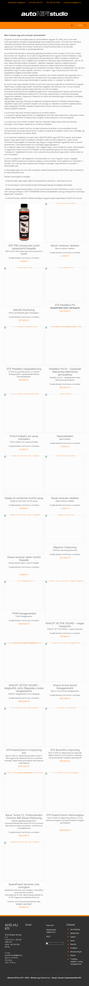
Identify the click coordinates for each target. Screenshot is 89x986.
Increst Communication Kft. (70, 977)
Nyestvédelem (65, 436)
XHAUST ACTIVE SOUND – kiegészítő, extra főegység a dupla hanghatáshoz (24, 688)
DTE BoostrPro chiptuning (65, 750)
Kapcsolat (50, 925)
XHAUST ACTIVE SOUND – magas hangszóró (65, 625)
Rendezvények (76, 951)
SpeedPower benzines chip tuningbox (24, 886)
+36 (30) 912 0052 (53, 2)
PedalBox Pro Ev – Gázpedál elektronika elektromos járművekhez (65, 371)
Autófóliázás (75, 929)
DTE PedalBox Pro (65, 305)
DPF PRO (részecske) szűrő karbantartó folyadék (24, 247)
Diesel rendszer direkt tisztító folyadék (24, 558)
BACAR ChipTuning (24, 309)
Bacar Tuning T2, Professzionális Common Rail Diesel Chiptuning (24, 816)
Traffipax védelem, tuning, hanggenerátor (76, 961)
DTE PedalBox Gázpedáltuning (24, 368)
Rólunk (73, 955)
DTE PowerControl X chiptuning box (24, 751)
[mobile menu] (3, 25)
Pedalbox (73, 948)
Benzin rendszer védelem (65, 245)
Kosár (72, 940)
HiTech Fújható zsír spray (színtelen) (24, 437)
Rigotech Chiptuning (65, 547)
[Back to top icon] (77, 981)
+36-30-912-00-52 (12, 945)
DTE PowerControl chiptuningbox (65, 815)
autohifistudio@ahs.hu (72, 2)
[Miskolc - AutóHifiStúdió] (44, 15)
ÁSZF (48, 936)
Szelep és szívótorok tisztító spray (24, 498)
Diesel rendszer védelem (65, 498)
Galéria (72, 937)
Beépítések (74, 933)
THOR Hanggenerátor (24, 613)
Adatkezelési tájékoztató (51, 931)
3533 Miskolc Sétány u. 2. (13, 936)
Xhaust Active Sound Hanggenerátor (65, 687)
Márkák (73, 944)
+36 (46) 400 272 (36, 2)
